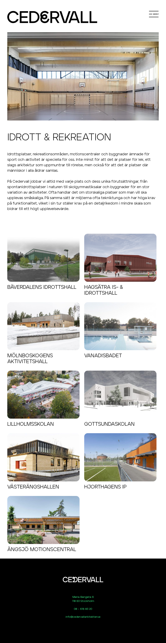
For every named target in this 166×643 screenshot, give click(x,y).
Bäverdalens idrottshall (41, 287)
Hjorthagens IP (105, 486)
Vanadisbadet (103, 355)
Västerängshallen (33, 486)
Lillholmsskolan (30, 424)
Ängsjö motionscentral (41, 549)
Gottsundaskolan (109, 424)
